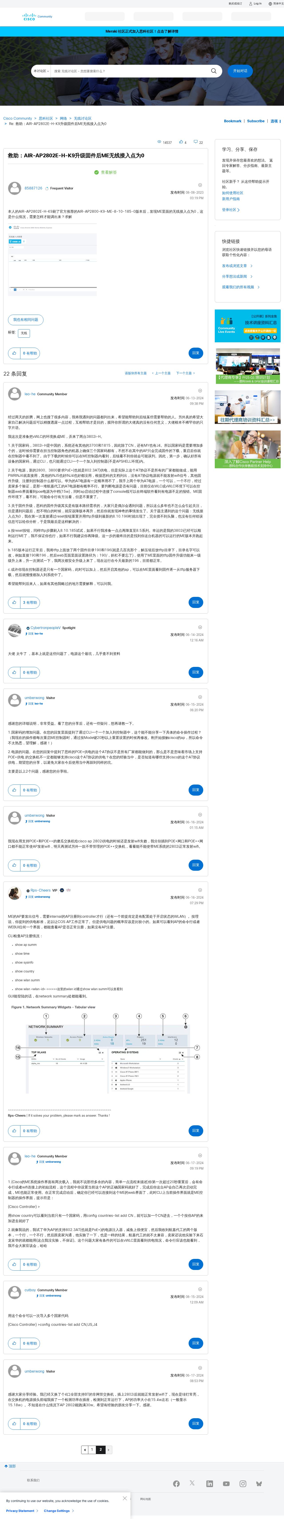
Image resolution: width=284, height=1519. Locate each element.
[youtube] (226, 1483)
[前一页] (84, 1450)
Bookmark (232, 121)
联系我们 (33, 1480)
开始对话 (240, 71)
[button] (52, 259)
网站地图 (145, 1499)
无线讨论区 (83, 118)
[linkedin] (209, 1483)
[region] (65, 1505)
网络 (63, 118)
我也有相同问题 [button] (25, 319)
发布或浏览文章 (235, 265)
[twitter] (193, 1483)
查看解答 (109, 173)
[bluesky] (259, 1483)
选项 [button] (274, 121)
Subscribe (256, 121)
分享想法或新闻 (235, 276)
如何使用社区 (232, 193)
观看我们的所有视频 (238, 287)
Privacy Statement (20, 1511)
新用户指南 (231, 199)
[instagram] (243, 1483)
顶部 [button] (12, 1466)
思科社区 (46, 118)
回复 (195, 353)
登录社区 (229, 209)
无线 (24, 333)
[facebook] (176, 1483)
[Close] (124, 1498)
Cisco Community (17, 118)
